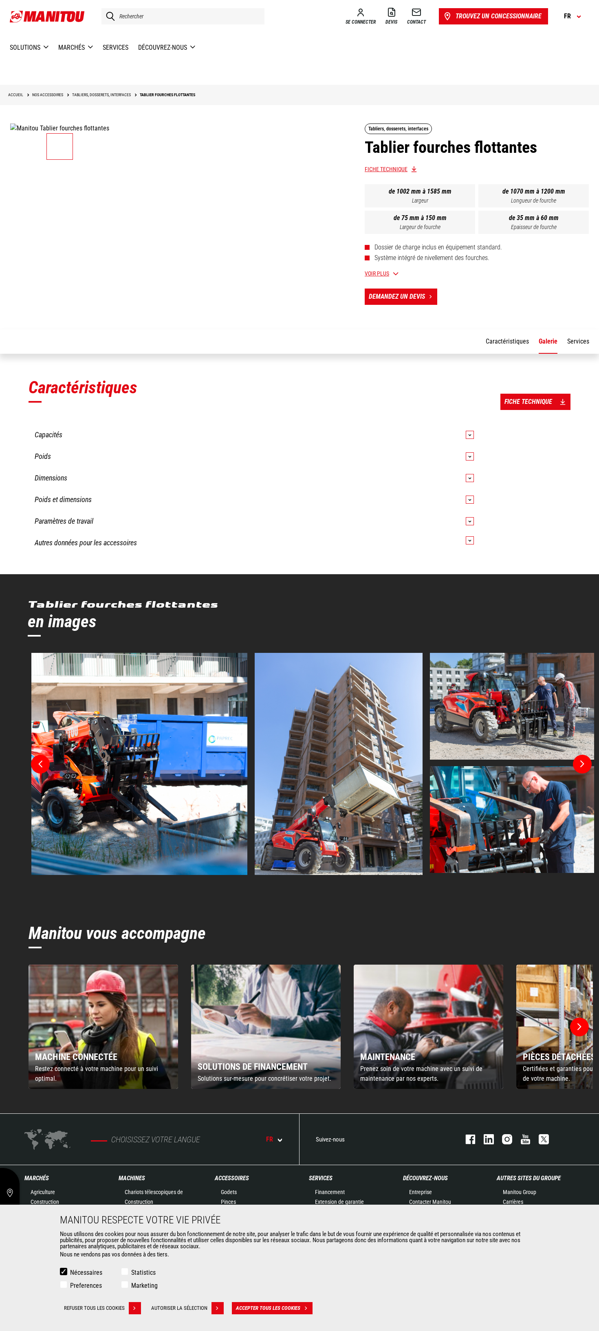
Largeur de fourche (420, 227)
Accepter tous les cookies (268, 1308)
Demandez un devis (397, 296)
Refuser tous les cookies (94, 1308)
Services (321, 1178)
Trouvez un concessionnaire (499, 16)
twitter (540, 1139)
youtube (521, 1139)
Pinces (228, 1202)
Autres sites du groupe (529, 1178)
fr (269, 1139)
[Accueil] (47, 16)
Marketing (144, 1285)
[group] (103, 1027)
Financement (330, 1192)
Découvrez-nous (425, 1178)
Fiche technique (386, 169)
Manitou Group (519, 1192)
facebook (466, 1139)
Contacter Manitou (430, 1202)
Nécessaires (86, 1272)
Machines (132, 1178)
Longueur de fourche (533, 200)
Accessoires (232, 1178)
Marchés (36, 1178)
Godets (229, 1192)
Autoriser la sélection (179, 1308)
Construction (45, 1202)
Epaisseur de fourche (534, 227)
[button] (579, 1027)
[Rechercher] (108, 16)
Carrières (513, 1202)
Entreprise (420, 1192)
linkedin (485, 1139)
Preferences (86, 1285)
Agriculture (43, 1192)
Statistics (143, 1272)
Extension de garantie (339, 1202)
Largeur (420, 200)
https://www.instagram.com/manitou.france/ (503, 1139)
